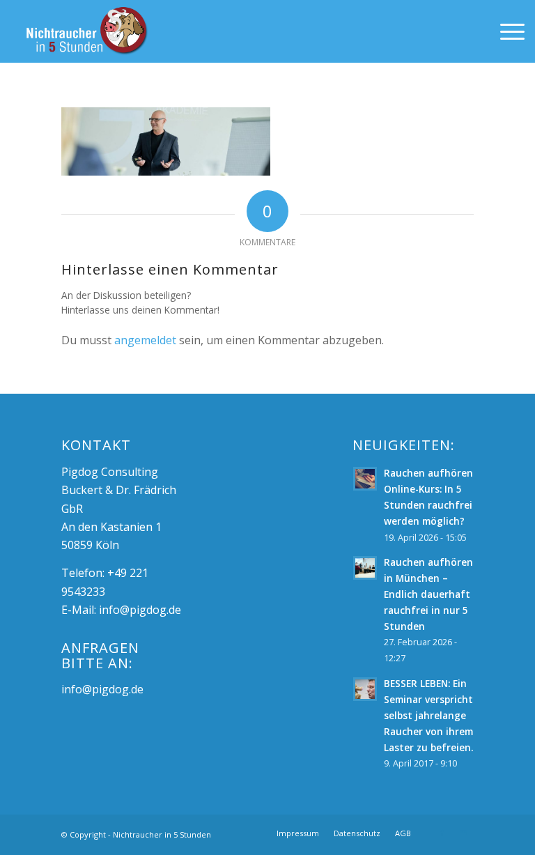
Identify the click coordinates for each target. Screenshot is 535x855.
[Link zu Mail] (463, 832)
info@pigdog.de (140, 609)
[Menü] (505, 31)
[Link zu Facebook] (442, 832)
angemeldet (145, 340)
